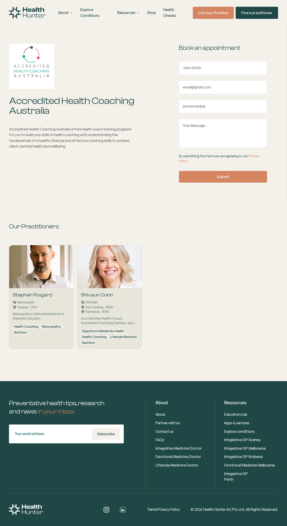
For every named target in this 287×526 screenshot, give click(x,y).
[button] (65, 13)
